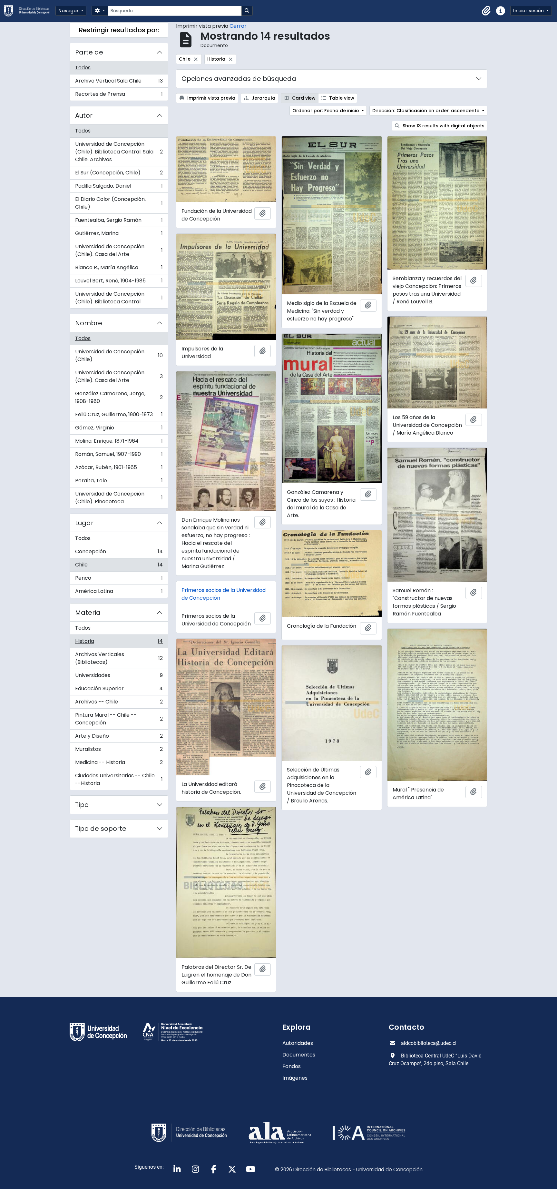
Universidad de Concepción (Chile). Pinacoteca (119, 497)
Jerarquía (262, 98)
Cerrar (238, 26)
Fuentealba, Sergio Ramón (119, 221)
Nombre (88, 323)
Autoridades (297, 1043)
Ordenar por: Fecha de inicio (326, 110)
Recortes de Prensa (119, 95)
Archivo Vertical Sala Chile (119, 82)
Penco (119, 579)
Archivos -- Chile (119, 703)
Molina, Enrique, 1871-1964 (119, 442)
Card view (303, 98)
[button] (486, 11)
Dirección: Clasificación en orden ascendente (426, 110)
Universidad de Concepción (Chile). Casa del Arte (119, 250)
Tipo (82, 804)
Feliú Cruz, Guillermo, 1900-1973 (119, 416)
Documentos (298, 1054)
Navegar (69, 10)
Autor (84, 115)
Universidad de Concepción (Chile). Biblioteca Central (119, 297)
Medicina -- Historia (119, 764)
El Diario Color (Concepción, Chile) (119, 203)
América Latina (119, 592)
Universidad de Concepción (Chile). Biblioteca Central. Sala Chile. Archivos (119, 151)
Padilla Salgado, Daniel (119, 187)
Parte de (89, 52)
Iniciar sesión (529, 10)
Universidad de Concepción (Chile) (119, 355)
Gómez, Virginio (119, 429)
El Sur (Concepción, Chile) (119, 174)
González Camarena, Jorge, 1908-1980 (119, 397)
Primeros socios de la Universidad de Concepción (223, 594)
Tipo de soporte (100, 828)
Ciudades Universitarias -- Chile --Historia (119, 779)
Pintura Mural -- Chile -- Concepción (119, 718)
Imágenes (295, 1078)
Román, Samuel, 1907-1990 (119, 455)
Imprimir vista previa (210, 98)
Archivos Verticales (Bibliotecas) (119, 658)
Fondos (291, 1066)
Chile (119, 566)
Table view (341, 98)
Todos (83, 67)
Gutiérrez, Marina (119, 235)
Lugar (84, 522)
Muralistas (119, 750)
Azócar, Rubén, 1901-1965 (119, 469)
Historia (119, 642)
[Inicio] (29, 11)
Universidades (119, 677)
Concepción (119, 553)
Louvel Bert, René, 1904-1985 (119, 282)
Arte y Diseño (119, 737)
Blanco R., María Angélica (119, 269)
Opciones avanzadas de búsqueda (238, 78)
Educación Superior (119, 690)
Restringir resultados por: (119, 29)
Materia (88, 612)
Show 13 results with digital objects (442, 126)
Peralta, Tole (119, 482)
